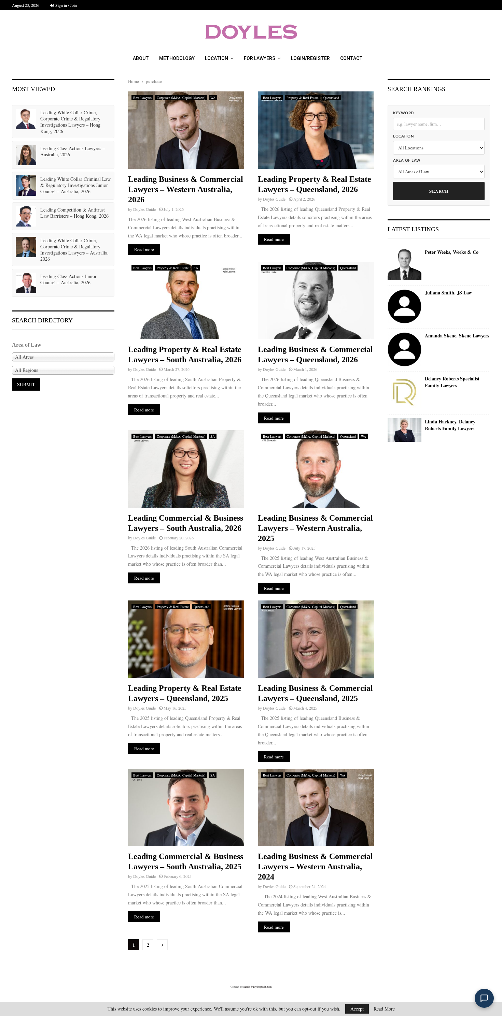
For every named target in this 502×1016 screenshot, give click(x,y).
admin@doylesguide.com (257, 986)
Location (216, 58)
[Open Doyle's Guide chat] (484, 998)
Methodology (177, 58)
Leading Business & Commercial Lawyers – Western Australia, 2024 (315, 866)
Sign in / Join (65, 5)
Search (438, 191)
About (141, 58)
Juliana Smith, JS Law (448, 292)
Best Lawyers (142, 97)
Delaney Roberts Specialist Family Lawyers (452, 382)
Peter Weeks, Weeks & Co (451, 252)
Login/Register (310, 58)
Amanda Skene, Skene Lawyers (457, 335)
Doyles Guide (144, 209)
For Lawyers (259, 58)
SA (196, 267)
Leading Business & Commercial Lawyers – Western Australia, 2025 (315, 528)
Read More (384, 1008)
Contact (351, 58)
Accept (357, 1008)
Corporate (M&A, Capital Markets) (181, 97)
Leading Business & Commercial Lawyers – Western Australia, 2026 (185, 189)
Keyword (403, 113)
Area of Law (407, 160)
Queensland (331, 97)
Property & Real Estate (302, 97)
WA (212, 97)
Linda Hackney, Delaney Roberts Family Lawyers (450, 425)
